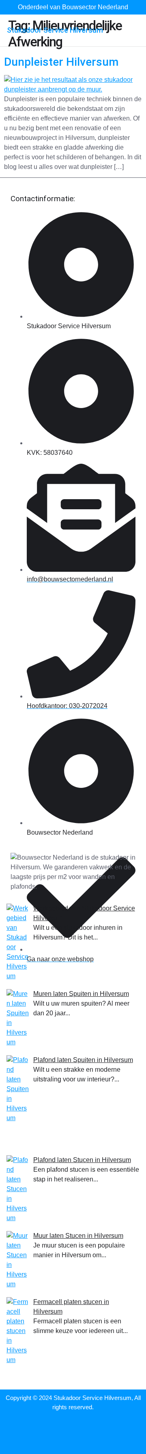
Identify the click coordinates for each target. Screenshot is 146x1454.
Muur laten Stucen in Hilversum (78, 1235)
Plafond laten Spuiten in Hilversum (83, 1059)
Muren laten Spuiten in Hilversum (81, 993)
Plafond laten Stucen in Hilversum (82, 1159)
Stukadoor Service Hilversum (55, 30)
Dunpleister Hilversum (61, 62)
